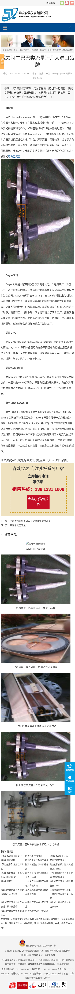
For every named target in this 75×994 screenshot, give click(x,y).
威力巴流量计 (15, 156)
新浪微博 (72, 3)
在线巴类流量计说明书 (60, 890)
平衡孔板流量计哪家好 (11, 856)
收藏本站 (50, 3)
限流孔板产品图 (8, 860)
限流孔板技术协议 (33, 856)
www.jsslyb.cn (58, 73)
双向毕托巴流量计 (19, 525)
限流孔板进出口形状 (59, 856)
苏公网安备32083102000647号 (41, 946)
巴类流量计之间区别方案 (36, 911)
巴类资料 (35, 50)
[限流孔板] (30, 15)
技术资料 (24, 50)
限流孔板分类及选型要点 (36, 860)
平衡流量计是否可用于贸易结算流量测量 (30, 521)
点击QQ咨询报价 (38, 501)
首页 (15, 50)
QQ (67, 3)
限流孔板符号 (7, 881)
